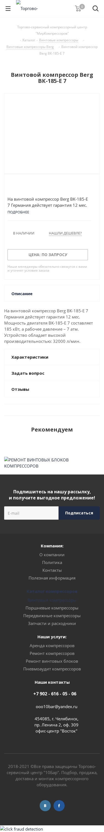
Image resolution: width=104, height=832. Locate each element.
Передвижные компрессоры (52, 615)
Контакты (52, 570)
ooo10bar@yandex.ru (56, 706)
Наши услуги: (52, 636)
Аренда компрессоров (52, 645)
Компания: (52, 545)
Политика (52, 562)
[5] (31, 186)
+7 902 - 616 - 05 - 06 (54, 694)
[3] (20, 186)
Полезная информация (52, 578)
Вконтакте (45, 805)
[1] (10, 186)
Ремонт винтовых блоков (52, 661)
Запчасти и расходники (52, 623)
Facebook (59, 805)
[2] (15, 186)
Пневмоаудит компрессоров (52, 669)
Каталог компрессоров (52, 591)
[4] (26, 186)
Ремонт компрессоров (52, 653)
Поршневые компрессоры (52, 608)
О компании (52, 554)
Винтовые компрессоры (52, 600)
